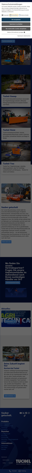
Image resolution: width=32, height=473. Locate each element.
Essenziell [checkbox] (6, 15)
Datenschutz (27, 36)
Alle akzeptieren (16, 19)
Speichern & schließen (16, 24)
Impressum (20, 36)
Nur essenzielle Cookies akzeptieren (16, 28)
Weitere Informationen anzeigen (15, 32)
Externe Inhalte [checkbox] (24, 15)
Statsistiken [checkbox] (15, 15)
